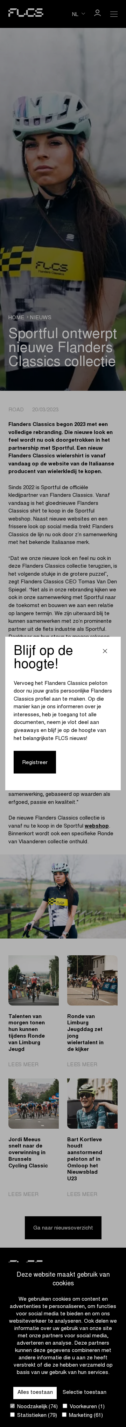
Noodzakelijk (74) (37, 1407)
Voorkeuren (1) (86, 1407)
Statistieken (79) (36, 1415)
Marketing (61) (85, 1415)
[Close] (105, 652)
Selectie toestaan (84, 1392)
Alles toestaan (35, 1392)
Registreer (35, 762)
